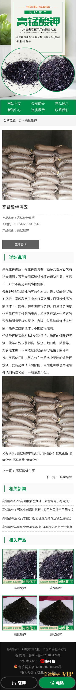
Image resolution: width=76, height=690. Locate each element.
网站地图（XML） (34, 672)
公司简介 (38, 103)
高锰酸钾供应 (25, 470)
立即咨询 (21, 244)
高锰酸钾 (31, 120)
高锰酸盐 (19, 459)
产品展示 (62, 103)
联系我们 (62, 110)
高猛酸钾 (66, 477)
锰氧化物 (62, 453)
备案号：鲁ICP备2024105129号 (38, 655)
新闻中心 (14, 110)
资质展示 (38, 110)
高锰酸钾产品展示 (29, 453)
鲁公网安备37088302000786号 (39, 667)
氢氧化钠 (32, 459)
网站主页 (14, 103)
